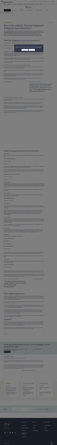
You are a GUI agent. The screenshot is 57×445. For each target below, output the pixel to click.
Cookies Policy (39, 47)
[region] (28, 48)
